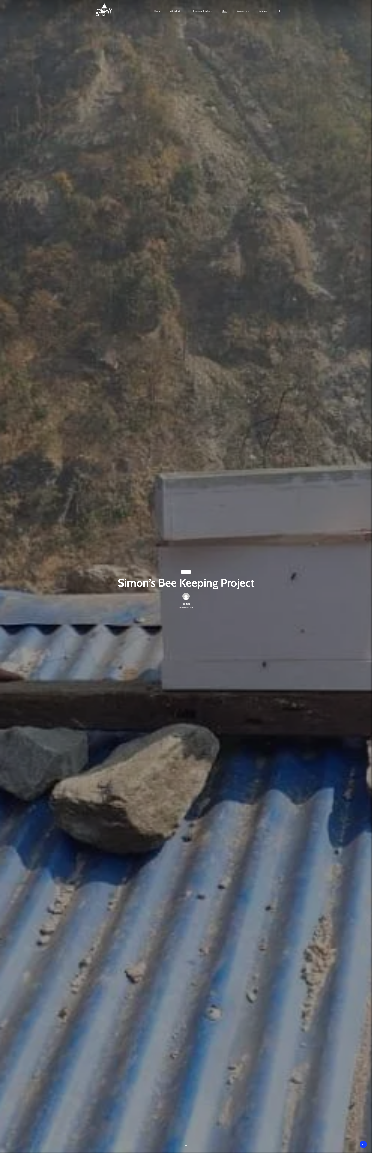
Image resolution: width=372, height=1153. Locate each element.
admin (186, 603)
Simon (186, 572)
